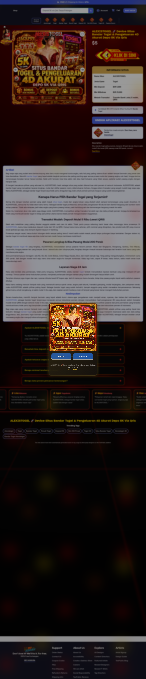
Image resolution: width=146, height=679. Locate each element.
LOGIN (61, 356)
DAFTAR (83, 356)
